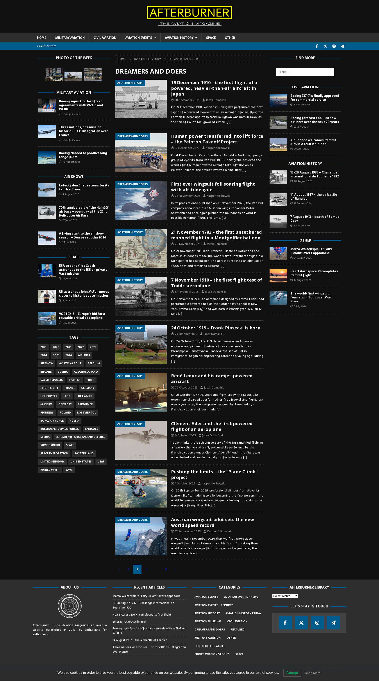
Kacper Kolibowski (218, 148)
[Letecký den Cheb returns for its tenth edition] (47, 190)
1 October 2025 (185, 483)
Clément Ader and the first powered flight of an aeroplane (212, 426)
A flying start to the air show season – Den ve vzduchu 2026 (82, 235)
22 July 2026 (301, 127)
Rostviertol (86, 412)
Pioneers (47, 412)
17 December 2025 (187, 148)
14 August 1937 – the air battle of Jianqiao (313, 196)
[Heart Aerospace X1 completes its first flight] (278, 275)
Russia (74, 421)
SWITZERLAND (84, 453)
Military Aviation (73, 92)
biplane (46, 372)
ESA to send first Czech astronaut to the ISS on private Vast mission (83, 269)
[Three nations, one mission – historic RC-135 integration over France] (47, 131)
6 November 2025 (187, 291)
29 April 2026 (301, 149)
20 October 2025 (186, 387)
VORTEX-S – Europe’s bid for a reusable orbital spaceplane (82, 315)
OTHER (230, 37)
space (70, 445)
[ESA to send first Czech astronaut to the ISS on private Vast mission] (47, 270)
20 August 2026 (303, 181)
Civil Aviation (305, 87)
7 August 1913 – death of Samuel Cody (315, 218)
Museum (46, 404)
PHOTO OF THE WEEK (209, 646)
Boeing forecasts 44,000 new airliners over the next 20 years (314, 120)
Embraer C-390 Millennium (130, 621)
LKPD (66, 396)
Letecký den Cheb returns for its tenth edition (84, 187)
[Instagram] (334, 46)
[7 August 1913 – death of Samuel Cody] (278, 221)
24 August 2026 (303, 258)
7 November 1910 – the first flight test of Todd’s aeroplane (216, 283)
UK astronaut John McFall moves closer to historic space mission (84, 293)
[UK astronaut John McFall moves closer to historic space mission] (47, 296)
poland (65, 412)
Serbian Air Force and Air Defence (80, 437)
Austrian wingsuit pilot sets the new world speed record (212, 522)
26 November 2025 (187, 195)
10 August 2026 (71, 162)
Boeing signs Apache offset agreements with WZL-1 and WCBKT (81, 105)
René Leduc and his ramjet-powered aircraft (212, 378)
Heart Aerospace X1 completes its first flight (314, 273)
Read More (312, 673)
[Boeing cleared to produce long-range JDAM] (47, 157)
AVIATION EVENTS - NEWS (241, 597)
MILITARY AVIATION (70, 37)
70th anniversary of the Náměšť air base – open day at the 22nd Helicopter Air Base (83, 211)
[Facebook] (317, 46)
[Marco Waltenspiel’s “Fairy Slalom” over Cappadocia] (278, 253)
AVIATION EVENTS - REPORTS (214, 605)
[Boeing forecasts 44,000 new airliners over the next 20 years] (278, 122)
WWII (69, 470)
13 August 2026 (302, 203)
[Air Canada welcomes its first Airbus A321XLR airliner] (278, 144)
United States (81, 461)
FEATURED (238, 629)
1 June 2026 (69, 242)
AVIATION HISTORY (179, 37)
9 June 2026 (69, 300)
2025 (56, 355)
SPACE (211, 37)
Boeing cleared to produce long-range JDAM (84, 155)
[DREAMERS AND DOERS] (141, 152)
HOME (41, 37)
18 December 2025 (187, 100)
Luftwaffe (84, 396)
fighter (74, 380)
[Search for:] (305, 72)
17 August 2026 (71, 114)
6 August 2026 (302, 226)
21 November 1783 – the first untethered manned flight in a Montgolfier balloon (216, 235)
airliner (84, 355)
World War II (49, 470)
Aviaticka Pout (70, 363)
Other (305, 240)
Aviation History (305, 163)
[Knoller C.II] (93, 74)
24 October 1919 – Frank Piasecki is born (216, 328)
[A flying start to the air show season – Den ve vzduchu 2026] (47, 238)
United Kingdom (52, 461)
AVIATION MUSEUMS (208, 621)
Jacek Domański (216, 100)
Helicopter (48, 396)
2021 (68, 347)
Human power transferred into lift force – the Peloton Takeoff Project (217, 139)
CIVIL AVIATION (105, 37)
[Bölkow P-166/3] (54, 74)
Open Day (65, 404)
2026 (68, 355)
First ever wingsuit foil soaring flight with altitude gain (213, 187)
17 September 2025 (188, 531)
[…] (229, 121)
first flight (49, 388)
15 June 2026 (70, 278)
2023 (93, 347)
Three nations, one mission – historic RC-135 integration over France (83, 131)
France (70, 388)
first (90, 380)
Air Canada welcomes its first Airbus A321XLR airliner (313, 142)
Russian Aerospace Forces (59, 429)
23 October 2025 (186, 334)
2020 (56, 347)
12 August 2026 (71, 140)
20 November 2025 (187, 244)
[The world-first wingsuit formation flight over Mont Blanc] (278, 298)
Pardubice (85, 404)
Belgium (94, 363)
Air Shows (74, 176)
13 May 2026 (70, 323)
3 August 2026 (71, 194)
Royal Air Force (52, 421)
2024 (43, 355)
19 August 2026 (302, 280)
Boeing (63, 372)
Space (73, 257)
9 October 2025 (185, 435)
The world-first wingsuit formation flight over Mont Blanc (311, 297)
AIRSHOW (46, 363)
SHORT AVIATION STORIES (212, 654)
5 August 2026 (302, 105)
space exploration (54, 453)
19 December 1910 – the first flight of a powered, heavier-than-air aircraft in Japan (214, 88)
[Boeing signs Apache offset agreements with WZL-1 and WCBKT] (47, 105)
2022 (80, 347)
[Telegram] (343, 46)
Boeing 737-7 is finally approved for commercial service (314, 97)
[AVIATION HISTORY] (141, 99)
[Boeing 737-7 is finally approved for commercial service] (278, 100)
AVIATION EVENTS (138, 37)
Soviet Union (50, 445)
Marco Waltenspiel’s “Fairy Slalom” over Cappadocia (311, 251)
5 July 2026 (300, 306)
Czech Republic (51, 380)
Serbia (45, 437)
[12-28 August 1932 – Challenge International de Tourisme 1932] (278, 177)
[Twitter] (325, 46)
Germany (87, 388)
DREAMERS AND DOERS (210, 629)
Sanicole (91, 429)
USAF (101, 461)
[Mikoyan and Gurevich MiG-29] (73, 76)
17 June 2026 (70, 220)
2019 (43, 347)
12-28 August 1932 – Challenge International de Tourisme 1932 (314, 174)
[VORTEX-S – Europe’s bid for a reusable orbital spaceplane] (47, 318)
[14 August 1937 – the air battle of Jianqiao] (278, 199)
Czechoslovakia (86, 372)
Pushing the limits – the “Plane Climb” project (214, 474)
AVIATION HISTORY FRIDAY (243, 613)
